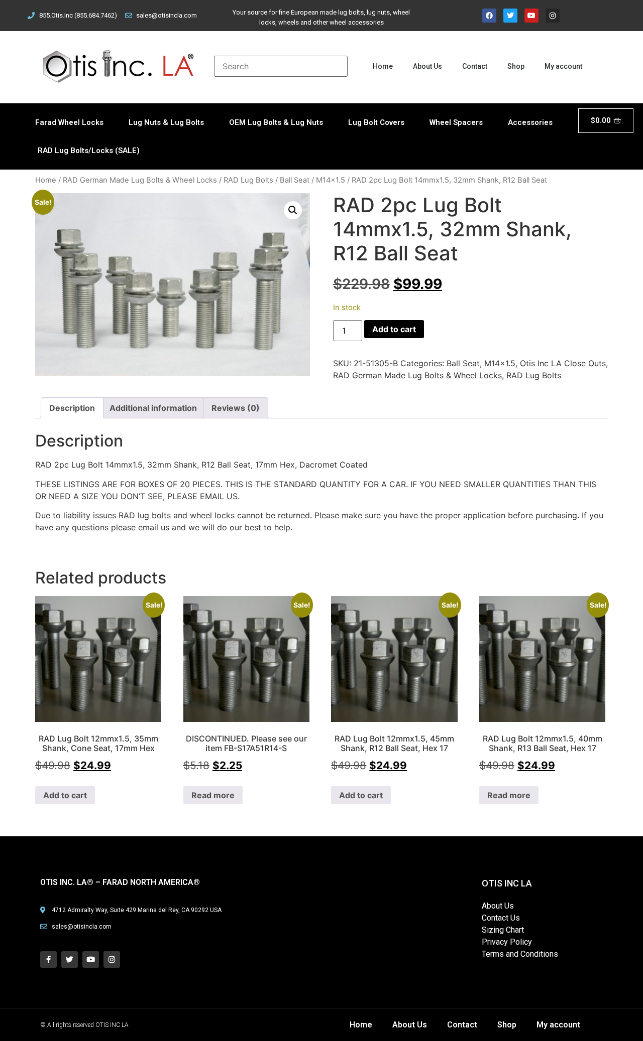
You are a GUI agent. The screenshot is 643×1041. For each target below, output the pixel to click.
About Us (427, 66)
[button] (293, 210)
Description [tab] (72, 408)
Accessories (530, 122)
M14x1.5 (330, 180)
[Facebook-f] (48, 959)
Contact (474, 66)
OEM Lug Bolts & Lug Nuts (276, 122)
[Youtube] (531, 16)
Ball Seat (294, 180)
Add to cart (394, 329)
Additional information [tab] (153, 408)
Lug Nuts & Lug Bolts (166, 122)
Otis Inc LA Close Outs (563, 363)
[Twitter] (510, 16)
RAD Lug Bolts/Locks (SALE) (89, 150)
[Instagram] (553, 16)
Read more (213, 795)
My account (563, 66)
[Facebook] (489, 16)
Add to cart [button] (65, 795)
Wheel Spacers (456, 122)
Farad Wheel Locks (69, 122)
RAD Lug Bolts (248, 180)
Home (383, 66)
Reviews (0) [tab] (235, 408)
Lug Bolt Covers (376, 122)
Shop (515, 66)
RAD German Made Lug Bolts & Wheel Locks (140, 180)
